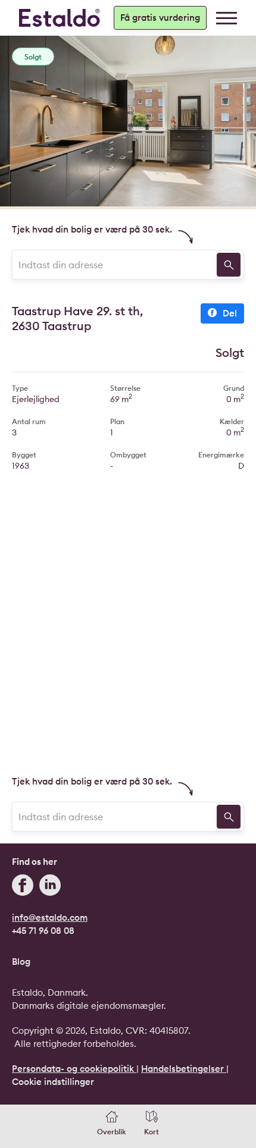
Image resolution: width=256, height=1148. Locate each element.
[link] (226, 18)
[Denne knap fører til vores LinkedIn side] (50, 886)
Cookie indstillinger (53, 1081)
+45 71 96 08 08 (43, 930)
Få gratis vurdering (160, 17)
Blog (21, 961)
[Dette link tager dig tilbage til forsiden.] (59, 18)
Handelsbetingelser (183, 1068)
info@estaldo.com (50, 917)
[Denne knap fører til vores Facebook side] (22, 886)
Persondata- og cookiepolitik (74, 1068)
